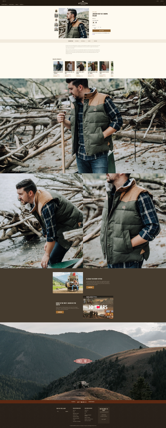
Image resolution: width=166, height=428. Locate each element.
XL (98, 27)
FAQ (85, 413)
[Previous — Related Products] (54, 69)
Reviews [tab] (95, 41)
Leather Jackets (4, 4)
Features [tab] (77, 41)
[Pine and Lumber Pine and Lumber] (93, 23)
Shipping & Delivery (76, 418)
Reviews (86, 411)
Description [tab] (70, 41)
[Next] (87, 23)
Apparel (16, 4)
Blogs (74, 411)
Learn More (90, 287)
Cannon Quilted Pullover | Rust (104, 72)
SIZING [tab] (89, 41)
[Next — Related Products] (112, 68)
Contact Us (86, 410)
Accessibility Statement (77, 421)
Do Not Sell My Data (88, 420)
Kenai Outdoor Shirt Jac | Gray (70, 72)
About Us (74, 410)
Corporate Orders (76, 416)
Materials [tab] (83, 41)
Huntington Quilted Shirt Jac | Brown (93, 72)
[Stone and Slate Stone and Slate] (96, 23)
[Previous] (60, 23)
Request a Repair (87, 417)
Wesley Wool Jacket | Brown (80, 72)
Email (58, 411)
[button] (8, 4)
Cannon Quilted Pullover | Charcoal (58, 72)
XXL (100, 27)
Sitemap (74, 419)
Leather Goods (11, 4)
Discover (21, 4)
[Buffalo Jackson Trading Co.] (83, 3)
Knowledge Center (76, 413)
